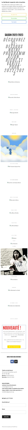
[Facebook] (12, 361)
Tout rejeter (14, 22)
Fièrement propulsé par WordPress (9, 426)
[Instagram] (16, 361)
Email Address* (6, 402)
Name (3, 409)
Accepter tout (14, 14)
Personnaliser (14, 18)
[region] (14, 12)
